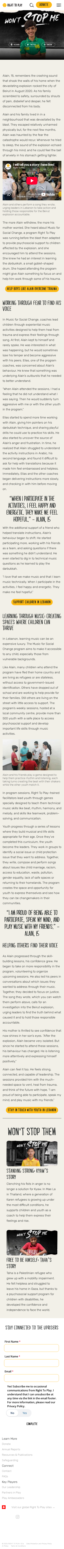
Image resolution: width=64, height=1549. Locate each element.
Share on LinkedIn (48, 45)
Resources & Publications (17, 1454)
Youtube (31, 1517)
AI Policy (5, 1546)
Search (32, 5)
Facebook (4, 1517)
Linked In (24, 1517)
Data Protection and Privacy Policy (39, 1544)
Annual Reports (11, 1449)
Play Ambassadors (13, 1498)
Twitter (10, 1517)
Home (12, 5)
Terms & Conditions (18, 1546)
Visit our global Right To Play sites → (33, 1507)
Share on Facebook (15, 45)
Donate (6, 1443)
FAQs (5, 1476)
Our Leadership (11, 1487)
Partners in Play (11, 1492)
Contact (6, 1470)
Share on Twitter (32, 45)
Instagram (17, 1517)
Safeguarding (10, 1460)
